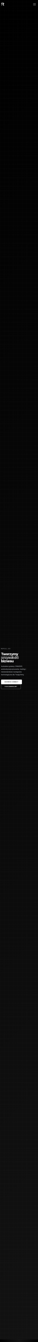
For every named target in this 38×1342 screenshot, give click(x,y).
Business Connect (11, 682)
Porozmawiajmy (11, 686)
